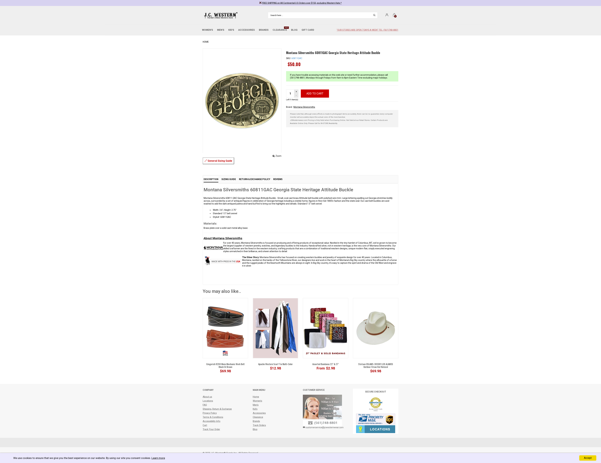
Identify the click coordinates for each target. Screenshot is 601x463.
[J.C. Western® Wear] (220, 15)
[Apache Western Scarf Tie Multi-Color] (275, 328)
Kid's (231, 30)
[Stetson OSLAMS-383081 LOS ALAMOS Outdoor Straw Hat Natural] (375, 328)
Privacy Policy (210, 413)
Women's (207, 30)
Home (206, 42)
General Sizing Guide (219, 160)
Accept (588, 457)
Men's (220, 30)
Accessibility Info (211, 421)
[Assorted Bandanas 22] (325, 328)
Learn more (158, 458)
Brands (264, 30)
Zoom (278, 156)
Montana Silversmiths (304, 107)
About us (207, 396)
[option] (225, 337)
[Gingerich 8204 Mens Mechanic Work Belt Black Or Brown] (225, 328)
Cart (205, 425)
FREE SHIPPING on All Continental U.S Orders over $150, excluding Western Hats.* (302, 3)
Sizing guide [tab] (228, 179)
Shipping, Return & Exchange (217, 409)
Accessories (246, 30)
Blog (294, 30)
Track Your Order (211, 429)
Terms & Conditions (213, 417)
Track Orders (259, 425)
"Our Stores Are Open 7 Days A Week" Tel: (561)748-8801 (367, 30)
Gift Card (308, 30)
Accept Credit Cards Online (375, 409)
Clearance (280, 29)
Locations (208, 400)
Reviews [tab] (278, 179)
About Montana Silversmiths (223, 238)
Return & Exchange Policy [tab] (254, 179)
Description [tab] (211, 179)
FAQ (205, 404)
